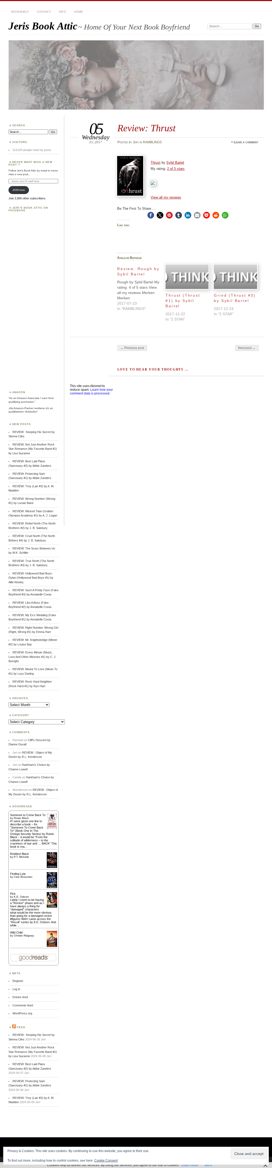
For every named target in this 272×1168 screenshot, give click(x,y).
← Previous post (132, 348)
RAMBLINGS (152, 142)
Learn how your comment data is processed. (91, 391)
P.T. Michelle (21, 856)
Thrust (155, 163)
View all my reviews (166, 197)
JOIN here (18, 189)
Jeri (136, 142)
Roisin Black (21, 818)
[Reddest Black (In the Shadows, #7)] (52, 866)
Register (17, 980)
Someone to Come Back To (27, 815)
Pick (13, 893)
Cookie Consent (106, 1160)
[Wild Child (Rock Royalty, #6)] (52, 946)
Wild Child (16, 932)
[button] (150, 215)
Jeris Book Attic (42, 26)
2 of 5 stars (176, 169)
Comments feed (22, 1005)
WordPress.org (22, 1013)
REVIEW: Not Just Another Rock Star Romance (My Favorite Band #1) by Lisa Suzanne (32, 449)
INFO (62, 11)
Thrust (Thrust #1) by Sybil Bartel (182, 300)
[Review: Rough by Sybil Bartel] (141, 287)
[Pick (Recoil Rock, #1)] (52, 906)
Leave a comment (246, 142)
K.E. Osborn (21, 896)
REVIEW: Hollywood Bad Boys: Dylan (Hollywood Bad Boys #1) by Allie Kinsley (30, 578)
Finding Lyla (18, 873)
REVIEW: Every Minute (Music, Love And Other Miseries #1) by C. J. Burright (32, 657)
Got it (208, 1165)
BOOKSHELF (20, 11)
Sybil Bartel (175, 163)
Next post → (247, 348)
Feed (21, 1027)
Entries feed (20, 997)
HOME (78, 11)
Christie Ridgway (24, 935)
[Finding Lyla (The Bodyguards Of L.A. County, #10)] (52, 887)
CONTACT (44, 11)
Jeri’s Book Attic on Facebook (28, 209)
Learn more (189, 1165)
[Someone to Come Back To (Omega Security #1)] (52, 827)
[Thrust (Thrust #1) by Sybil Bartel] (187, 276)
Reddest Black (19, 853)
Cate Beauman (23, 876)
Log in (16, 989)
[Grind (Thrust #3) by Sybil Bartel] (235, 276)
